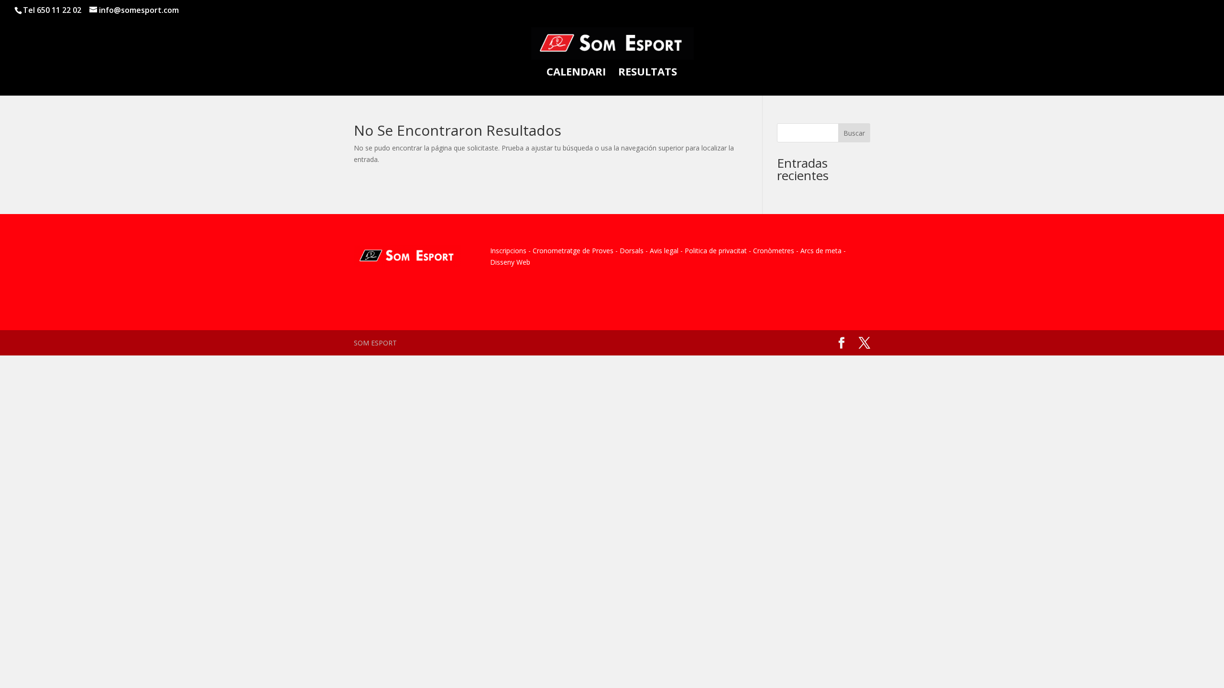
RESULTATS (647, 73)
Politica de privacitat (716, 250)
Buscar (854, 133)
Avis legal (664, 250)
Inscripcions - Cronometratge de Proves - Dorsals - (569, 250)
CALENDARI (576, 73)
